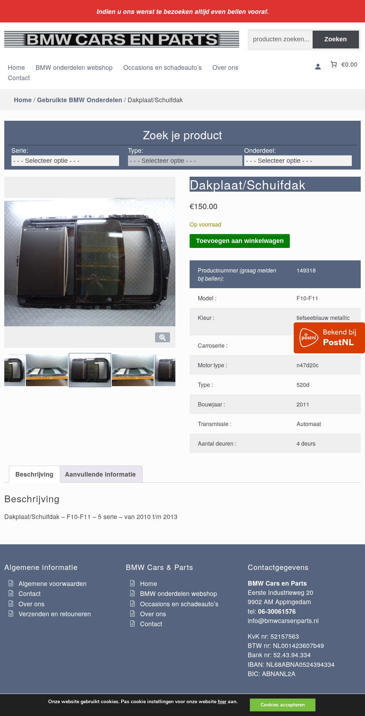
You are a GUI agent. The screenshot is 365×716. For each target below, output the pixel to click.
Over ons (225, 67)
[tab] (34, 474)
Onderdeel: (260, 150)
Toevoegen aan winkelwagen (240, 240)
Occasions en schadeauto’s (162, 67)
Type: (135, 150)
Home (16, 67)
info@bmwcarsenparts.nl (283, 620)
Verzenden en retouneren (55, 613)
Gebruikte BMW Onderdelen (79, 99)
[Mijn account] (318, 66)
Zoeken (335, 39)
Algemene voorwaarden (53, 583)
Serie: (19, 150)
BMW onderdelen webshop (74, 67)
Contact (19, 77)
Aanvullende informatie (100, 473)
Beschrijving (34, 473)
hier (222, 702)
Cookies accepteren (283, 704)
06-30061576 (277, 611)
